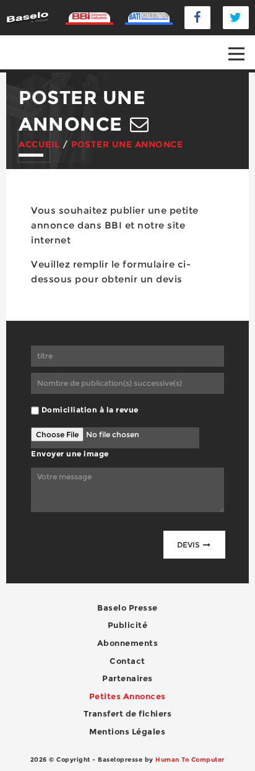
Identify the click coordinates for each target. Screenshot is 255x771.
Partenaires (127, 678)
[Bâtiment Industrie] (89, 18)
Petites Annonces (127, 696)
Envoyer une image (70, 453)
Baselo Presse (127, 607)
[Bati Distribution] (149, 18)
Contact (127, 661)
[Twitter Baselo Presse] (236, 17)
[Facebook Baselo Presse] (197, 17)
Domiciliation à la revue (90, 409)
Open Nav (236, 53)
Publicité (128, 625)
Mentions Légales (127, 731)
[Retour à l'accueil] (27, 17)
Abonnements (127, 643)
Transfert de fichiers (128, 713)
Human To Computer (190, 760)
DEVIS (189, 544)
